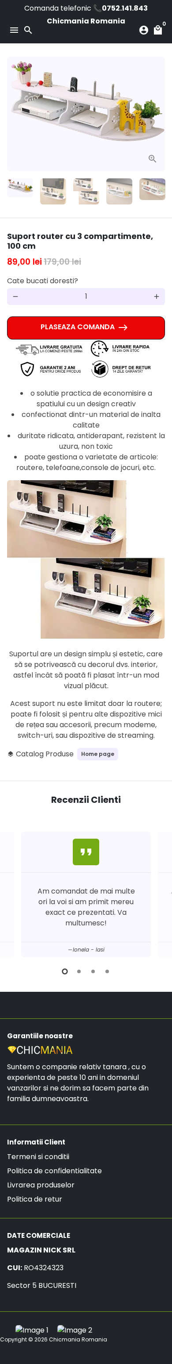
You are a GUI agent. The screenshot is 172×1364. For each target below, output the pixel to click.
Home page (97, 754)
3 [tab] (93, 971)
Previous (15, 893)
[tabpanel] (86, 894)
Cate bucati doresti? (42, 281)
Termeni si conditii (38, 1157)
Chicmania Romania (78, 1339)
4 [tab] (107, 971)
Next (156, 114)
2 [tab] (78, 971)
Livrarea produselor (41, 1185)
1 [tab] (64, 971)
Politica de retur (34, 1199)
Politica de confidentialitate (54, 1171)
